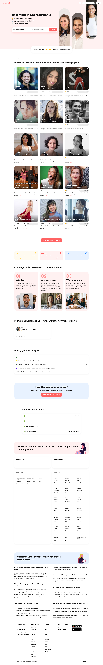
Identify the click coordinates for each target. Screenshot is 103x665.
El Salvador (79, 484)
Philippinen (56, 521)
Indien (55, 494)
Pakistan (79, 517)
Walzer (28, 483)
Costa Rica (56, 482)
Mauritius (79, 508)
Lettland (79, 503)
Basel (46, 631)
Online (17, 465)
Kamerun (79, 499)
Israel (66, 497)
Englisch (33, 632)
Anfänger (56, 462)
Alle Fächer (33, 656)
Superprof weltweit (21, 632)
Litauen (55, 506)
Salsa (40, 475)
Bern (17, 462)
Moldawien (67, 510)
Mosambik (56, 512)
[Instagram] (85, 661)
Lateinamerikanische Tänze (20, 479)
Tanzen (17, 475)
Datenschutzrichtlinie (22, 631)
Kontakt (60, 631)
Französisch (33, 636)
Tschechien (79, 532)
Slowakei (79, 528)
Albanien (56, 475)
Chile (78, 480)
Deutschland (79, 482)
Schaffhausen (30, 462)
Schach (32, 651)
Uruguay (56, 537)
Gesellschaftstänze (20, 483)
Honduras (79, 492)
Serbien (55, 528)
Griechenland (79, 490)
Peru (78, 519)
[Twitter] (83, 661)
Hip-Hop (40, 478)
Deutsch (33, 634)
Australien (79, 475)
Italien (78, 497)
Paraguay (67, 519)
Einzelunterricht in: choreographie (32, 58)
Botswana (79, 478)
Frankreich (56, 490)
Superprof (16, 58)
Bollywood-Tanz (42, 483)
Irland (78, 494)
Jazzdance (18, 481)
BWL (32, 639)
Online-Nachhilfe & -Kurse (23, 634)
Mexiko (55, 510)
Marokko (67, 508)
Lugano (46, 641)
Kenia (78, 501)
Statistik (33, 646)
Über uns (19, 627)
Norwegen (56, 517)
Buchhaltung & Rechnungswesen (34, 630)
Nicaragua (56, 515)
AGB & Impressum (21, 629)
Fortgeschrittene (69, 462)
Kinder (78, 462)
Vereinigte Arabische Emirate (81, 538)
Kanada (56, 501)
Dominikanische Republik (57, 485)
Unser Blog (60, 627)
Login (98, 3)
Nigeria (78, 515)
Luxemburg (67, 506)
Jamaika (56, 499)
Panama (56, 519)
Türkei (55, 535)
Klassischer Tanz (31, 481)
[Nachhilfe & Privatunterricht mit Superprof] (6, 3)
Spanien (67, 530)
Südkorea (56, 532)
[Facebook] (80, 661)
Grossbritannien (57, 492)
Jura (32, 654)
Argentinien (67, 475)
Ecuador (67, 484)
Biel (45, 642)
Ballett (40, 481)
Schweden (56, 526)
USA (66, 537)
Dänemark (67, 482)
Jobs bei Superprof (21, 637)
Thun (46, 644)
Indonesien (67, 494)
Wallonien (56, 540)
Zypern (66, 540)
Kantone (19, 636)
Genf (46, 629)
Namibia (67, 512)
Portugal (79, 521)
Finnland (67, 488)
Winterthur (47, 636)
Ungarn (78, 535)
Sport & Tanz (22, 58)
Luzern (46, 637)
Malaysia (79, 506)
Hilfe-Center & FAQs (62, 629)
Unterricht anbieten (88, 3)
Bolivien (67, 478)
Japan (66, 499)
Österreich (67, 517)
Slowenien (56, 530)
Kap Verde (67, 501)
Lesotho (67, 503)
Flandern (79, 488)
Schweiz (67, 526)
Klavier (32, 637)
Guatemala (67, 492)
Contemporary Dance (32, 475)
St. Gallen (47, 639)
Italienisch (33, 641)
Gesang (32, 652)
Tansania (67, 532)
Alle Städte (47, 651)
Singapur (67, 528)
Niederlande (68, 515)
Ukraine (67, 535)
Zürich (40, 462)
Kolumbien (56, 503)
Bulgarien (67, 480)
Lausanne (47, 632)
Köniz (46, 646)
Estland (55, 488)
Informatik (33, 644)
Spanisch (33, 642)
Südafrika (79, 530)
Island (55, 497)
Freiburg (46, 647)
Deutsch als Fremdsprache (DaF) (37, 648)
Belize (55, 478)
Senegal (78, 526)
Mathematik (34, 627)
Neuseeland (79, 512)
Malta (55, 508)
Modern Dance (30, 478)
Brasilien (56, 480)
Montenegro (79, 510)
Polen (66, 521)
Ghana (66, 490)
